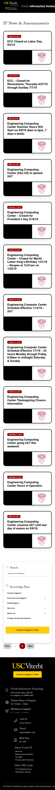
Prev (7, 646)
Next (30, 646)
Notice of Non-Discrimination (41, 786)
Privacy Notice (23, 786)
